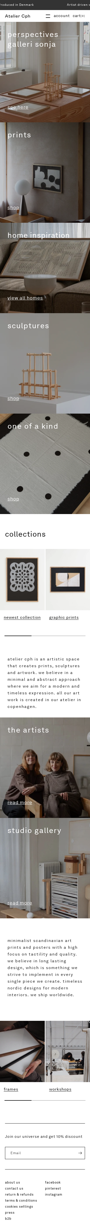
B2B (8, 1218)
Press (10, 1212)
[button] (79, 16)
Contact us (14, 1188)
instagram (53, 1194)
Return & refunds (19, 1194)
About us (12, 1182)
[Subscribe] (76, 1153)
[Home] (17, 16)
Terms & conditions (21, 1200)
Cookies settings (19, 1206)
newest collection (22, 617)
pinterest (53, 1188)
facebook (53, 1182)
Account (62, 16)
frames (11, 1089)
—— (48, 16)
